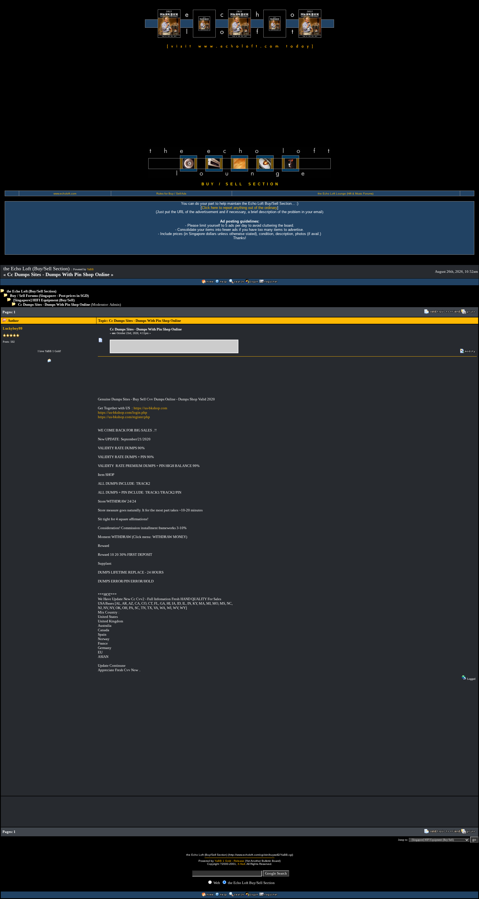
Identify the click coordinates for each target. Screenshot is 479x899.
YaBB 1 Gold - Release (229, 860)
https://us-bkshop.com (150, 408)
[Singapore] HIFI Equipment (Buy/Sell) (44, 300)
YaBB (90, 269)
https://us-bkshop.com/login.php (122, 412)
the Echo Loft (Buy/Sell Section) (31, 291)
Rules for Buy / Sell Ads (171, 193)
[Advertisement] (239, 99)
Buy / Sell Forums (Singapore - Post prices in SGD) (49, 296)
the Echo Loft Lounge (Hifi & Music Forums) (345, 193)
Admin (114, 304)
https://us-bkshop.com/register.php (124, 417)
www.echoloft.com (64, 193)
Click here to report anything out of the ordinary (239, 208)
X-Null (241, 863)
